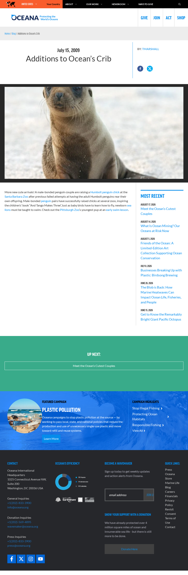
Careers (170, 491)
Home (7, 33)
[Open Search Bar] (179, 4)
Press (168, 469)
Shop (181, 17)
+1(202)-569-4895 (19, 522)
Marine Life (172, 482)
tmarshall (150, 49)
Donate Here (129, 549)
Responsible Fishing (146, 425)
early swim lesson (117, 209)
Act (168, 17)
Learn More (51, 438)
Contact (170, 527)
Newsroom (118, 4)
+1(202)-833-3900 (19, 503)
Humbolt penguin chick (105, 192)
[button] (140, 69)
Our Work (92, 4)
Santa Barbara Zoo (16, 196)
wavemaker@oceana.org (22, 526)
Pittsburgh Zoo (69, 209)
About (69, 4)
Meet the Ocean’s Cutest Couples (94, 365)
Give (144, 17)
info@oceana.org (17, 507)
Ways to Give (145, 4)
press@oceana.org (18, 545)
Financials (171, 496)
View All (137, 430)
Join (156, 17)
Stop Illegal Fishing (146, 408)
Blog (14, 33)
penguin (46, 201)
